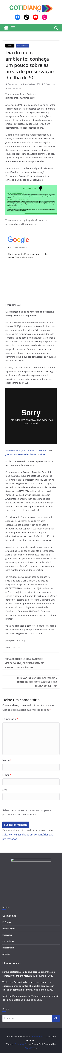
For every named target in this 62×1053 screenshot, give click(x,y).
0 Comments (49, 84)
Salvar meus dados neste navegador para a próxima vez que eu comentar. (26, 812)
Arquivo (10, 45)
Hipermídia (8, 947)
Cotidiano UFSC (33, 84)
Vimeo (43, 454)
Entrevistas (8, 941)
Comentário (10, 719)
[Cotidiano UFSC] (6, 27)
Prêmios (6, 922)
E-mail (6, 775)
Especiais (7, 934)
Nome (6, 760)
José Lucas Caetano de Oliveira (20, 454)
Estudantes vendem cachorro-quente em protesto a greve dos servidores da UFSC (37, 682)
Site (4, 789)
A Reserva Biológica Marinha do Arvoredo (26, 450)
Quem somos (9, 915)
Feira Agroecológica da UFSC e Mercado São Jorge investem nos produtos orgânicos (25, 663)
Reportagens (22, 45)
